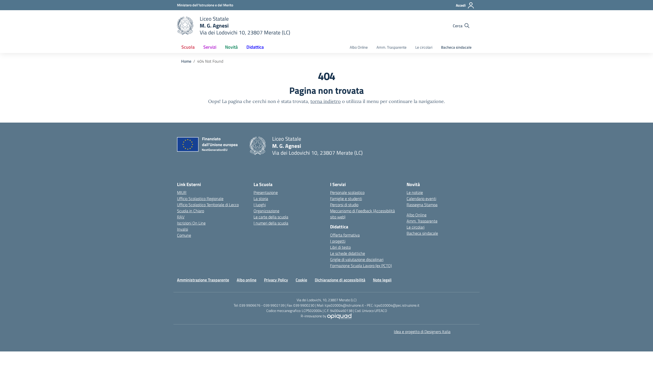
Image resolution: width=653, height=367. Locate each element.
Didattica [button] (255, 47)
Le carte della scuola (271, 217)
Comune (184, 235)
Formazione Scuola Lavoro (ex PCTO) (361, 266)
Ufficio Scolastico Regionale (200, 198)
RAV (180, 217)
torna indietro (325, 101)
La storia (261, 198)
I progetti (337, 241)
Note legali (382, 280)
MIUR (181, 192)
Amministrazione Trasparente (203, 280)
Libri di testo (340, 247)
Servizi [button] (209, 47)
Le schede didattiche (347, 253)
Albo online (246, 280)
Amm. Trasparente (391, 47)
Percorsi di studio (344, 205)
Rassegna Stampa (422, 205)
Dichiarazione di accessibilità (340, 280)
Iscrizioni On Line (191, 223)
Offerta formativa (345, 235)
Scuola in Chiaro (190, 211)
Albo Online (359, 47)
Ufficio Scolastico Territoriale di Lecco (208, 205)
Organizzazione (266, 211)
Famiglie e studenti (346, 198)
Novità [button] (231, 47)
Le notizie (415, 192)
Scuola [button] (188, 47)
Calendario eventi (421, 198)
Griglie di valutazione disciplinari (356, 259)
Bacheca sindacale (456, 47)
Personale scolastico (347, 192)
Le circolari (423, 47)
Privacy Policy (276, 280)
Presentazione (266, 192)
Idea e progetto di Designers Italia (422, 332)
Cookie (301, 280)
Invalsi (182, 229)
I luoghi (260, 205)
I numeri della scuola (271, 223)
